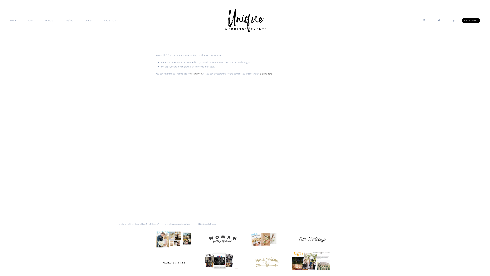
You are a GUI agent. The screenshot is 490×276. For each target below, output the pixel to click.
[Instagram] (424, 20)
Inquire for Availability (471, 20)
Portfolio (69, 20)
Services (49, 20)
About (30, 20)
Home (13, 20)
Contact (89, 20)
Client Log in (110, 20)
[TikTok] (453, 20)
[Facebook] (438, 20)
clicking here (196, 73)
